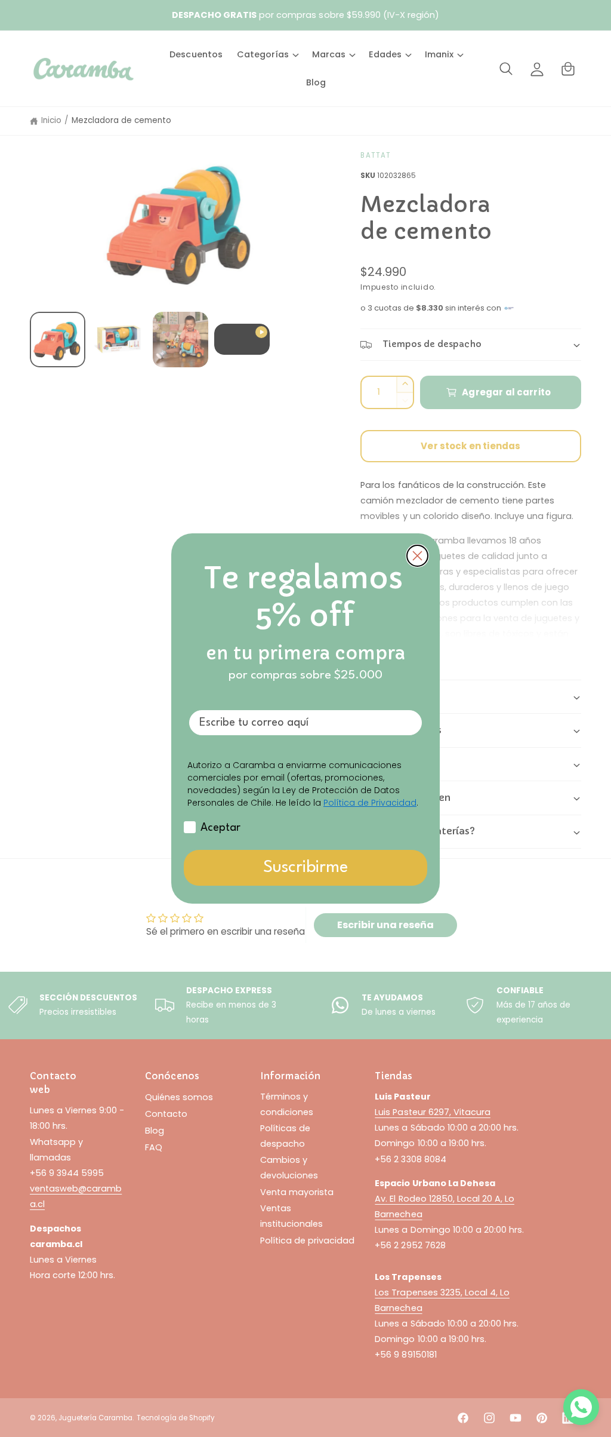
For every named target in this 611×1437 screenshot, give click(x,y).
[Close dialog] (417, 555)
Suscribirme (305, 867)
